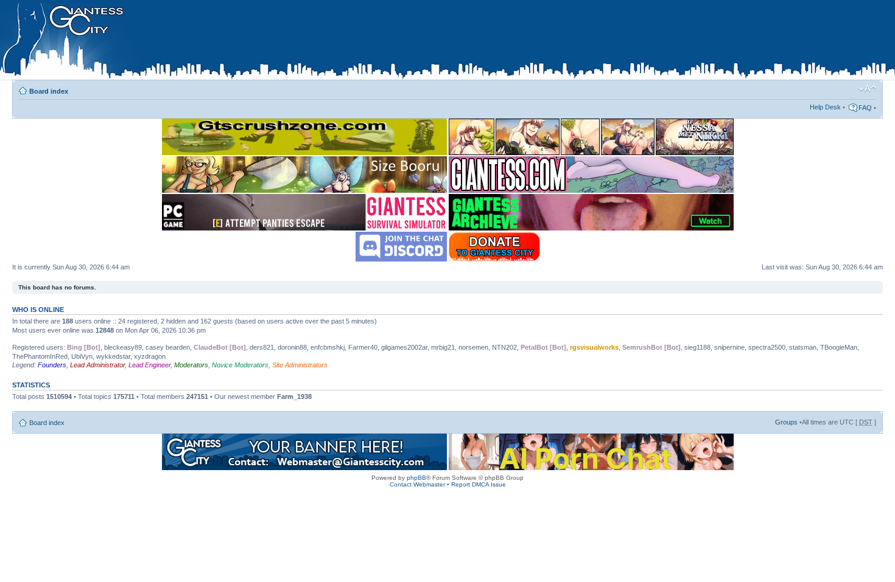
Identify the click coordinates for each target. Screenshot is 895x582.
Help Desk (825, 107)
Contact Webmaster (417, 484)
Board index (48, 91)
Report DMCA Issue (478, 484)
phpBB (416, 477)
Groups (786, 422)
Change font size (867, 88)
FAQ (865, 107)
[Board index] (256, 42)
